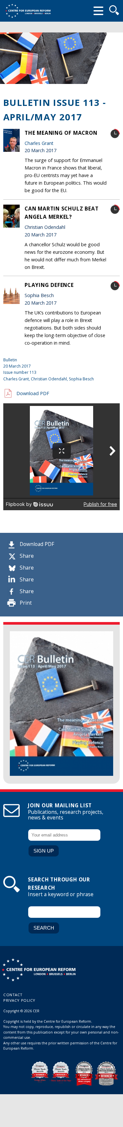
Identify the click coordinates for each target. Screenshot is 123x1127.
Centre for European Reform (27, 10)
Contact (13, 994)
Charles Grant (39, 143)
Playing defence (49, 285)
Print (26, 602)
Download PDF (37, 544)
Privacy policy (19, 1000)
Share (27, 556)
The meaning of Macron (61, 132)
